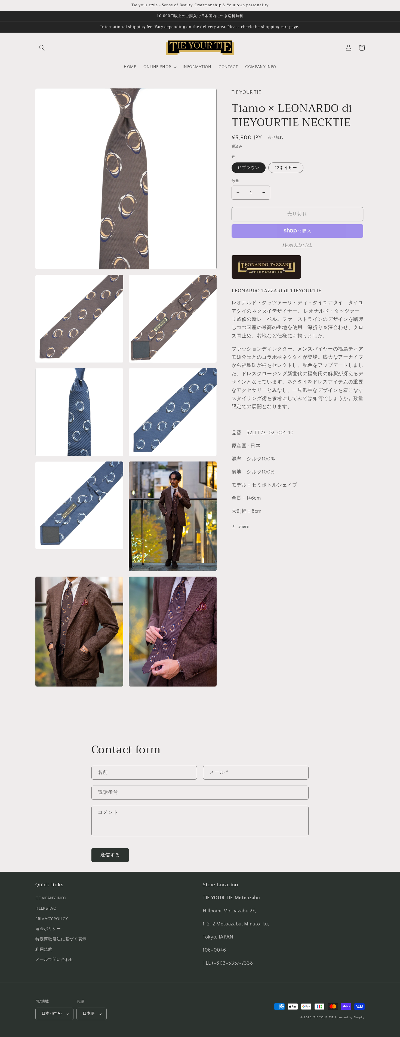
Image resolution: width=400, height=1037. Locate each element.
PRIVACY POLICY (51, 918)
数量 (235, 181)
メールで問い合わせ (54, 959)
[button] (41, 47)
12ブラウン (249, 167)
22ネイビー (286, 167)
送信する (110, 855)
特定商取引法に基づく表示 (61, 939)
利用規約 (44, 949)
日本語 (88, 1013)
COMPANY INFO (50, 898)
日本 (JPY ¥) (51, 1013)
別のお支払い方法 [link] (297, 245)
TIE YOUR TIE (323, 1017)
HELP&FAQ (45, 908)
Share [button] (243, 526)
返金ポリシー (48, 929)
